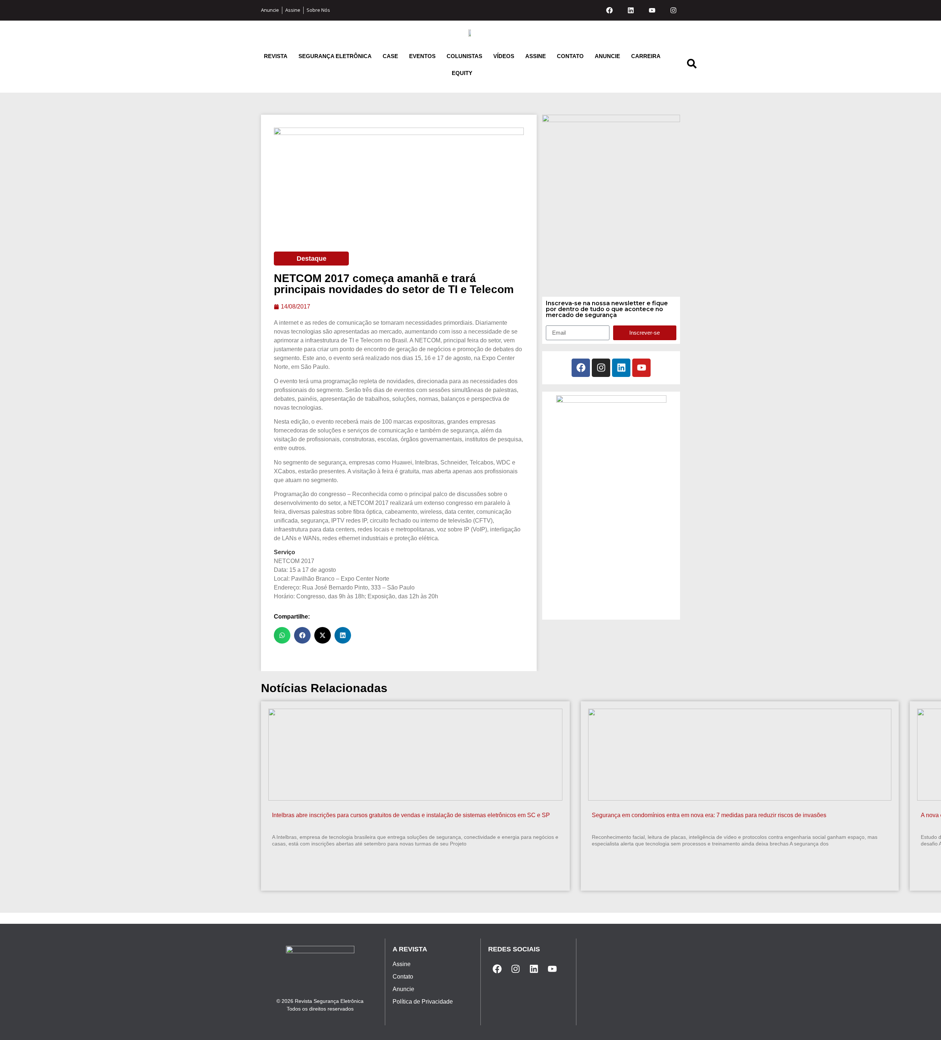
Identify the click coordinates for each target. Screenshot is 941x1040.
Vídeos (503, 56)
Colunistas (464, 56)
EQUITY (462, 73)
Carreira (646, 56)
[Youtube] (652, 10)
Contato (570, 56)
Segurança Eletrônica (335, 56)
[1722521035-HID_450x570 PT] (611, 120)
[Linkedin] (630, 10)
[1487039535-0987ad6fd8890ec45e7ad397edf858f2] (611, 400)
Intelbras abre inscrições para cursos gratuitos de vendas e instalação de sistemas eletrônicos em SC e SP (411, 815)
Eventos (422, 56)
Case (390, 56)
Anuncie (607, 56)
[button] (282, 635)
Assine (535, 56)
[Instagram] (673, 10)
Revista (275, 56)
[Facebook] (609, 10)
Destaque (311, 258)
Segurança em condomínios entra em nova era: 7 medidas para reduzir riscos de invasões (709, 815)
